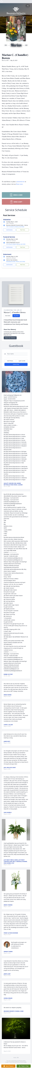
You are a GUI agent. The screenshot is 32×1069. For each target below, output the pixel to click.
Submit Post (16, 364)
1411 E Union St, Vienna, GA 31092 (15, 227)
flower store (19, 184)
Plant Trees (22, 230)
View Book (7, 315)
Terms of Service (20, 1062)
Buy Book (16, 315)
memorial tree (21, 181)
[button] (16, 381)
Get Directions (9, 230)
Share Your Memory (10, 338)
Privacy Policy (12, 1062)
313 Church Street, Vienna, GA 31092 (15, 244)
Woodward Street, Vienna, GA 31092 (15, 261)
